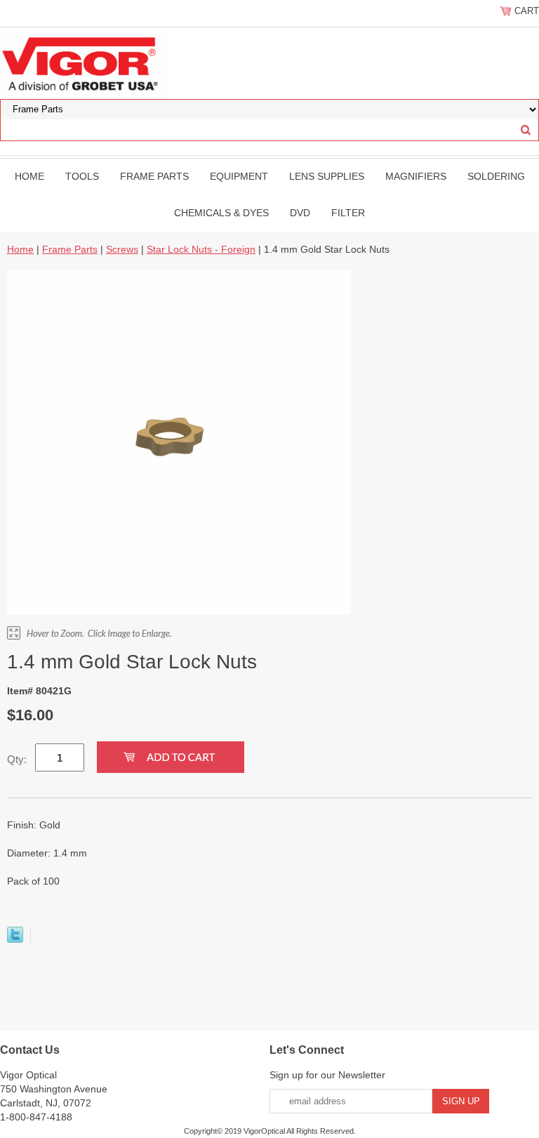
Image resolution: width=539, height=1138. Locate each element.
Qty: (17, 759)
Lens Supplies (326, 176)
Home (29, 176)
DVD (300, 212)
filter (348, 212)
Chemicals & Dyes (221, 212)
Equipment (239, 176)
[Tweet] (15, 939)
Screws (122, 249)
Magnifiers (415, 176)
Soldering (496, 176)
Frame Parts (154, 176)
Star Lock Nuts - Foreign (201, 249)
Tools (82, 176)
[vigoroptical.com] (82, 62)
